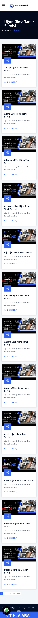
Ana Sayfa (7, 30)
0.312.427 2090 (9, 82)
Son (18, 593)
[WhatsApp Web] (6, 610)
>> (14, 593)
